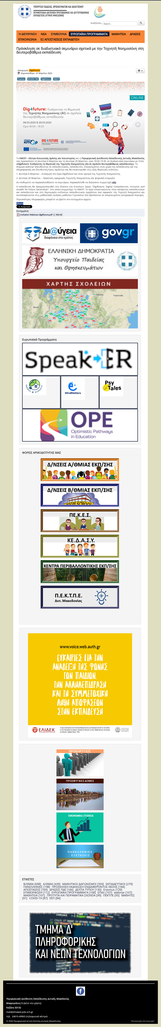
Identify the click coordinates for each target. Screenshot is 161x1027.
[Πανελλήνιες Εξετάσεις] (80, 856)
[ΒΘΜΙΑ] (80, 495)
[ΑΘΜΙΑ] (80, 469)
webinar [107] (123, 892)
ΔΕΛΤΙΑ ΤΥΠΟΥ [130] (88, 890)
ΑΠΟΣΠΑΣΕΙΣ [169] (35, 890)
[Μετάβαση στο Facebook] (80, 990)
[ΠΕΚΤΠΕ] (80, 597)
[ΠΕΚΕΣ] (80, 520)
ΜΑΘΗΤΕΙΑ (119, 34)
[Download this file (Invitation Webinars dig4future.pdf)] (18, 214)
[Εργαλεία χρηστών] (140, 70)
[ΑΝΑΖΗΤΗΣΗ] (141, 23)
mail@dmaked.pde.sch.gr (19, 1011)
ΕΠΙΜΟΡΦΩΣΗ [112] (36, 892)
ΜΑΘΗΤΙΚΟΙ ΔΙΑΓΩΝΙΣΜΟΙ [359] (83, 884)
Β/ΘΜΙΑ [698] (32, 884)
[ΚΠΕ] (80, 571)
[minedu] (80, 260)
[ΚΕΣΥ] (80, 546)
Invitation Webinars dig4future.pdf (36, 214)
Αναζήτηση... (97, 23)
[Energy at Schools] (41, 392)
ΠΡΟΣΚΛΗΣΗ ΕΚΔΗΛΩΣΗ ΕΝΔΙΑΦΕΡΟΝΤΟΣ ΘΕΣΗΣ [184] (88, 887)
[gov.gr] (109, 232)
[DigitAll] (80, 392)
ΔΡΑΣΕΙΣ (135, 34)
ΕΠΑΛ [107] (105, 892)
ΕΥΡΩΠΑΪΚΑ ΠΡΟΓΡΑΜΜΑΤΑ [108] (74, 892)
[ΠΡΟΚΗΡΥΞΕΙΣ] (80, 762)
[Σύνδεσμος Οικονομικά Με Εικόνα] (79, 827)
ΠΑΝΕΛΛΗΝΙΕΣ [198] (37, 887)
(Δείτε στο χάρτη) (32, 1003)
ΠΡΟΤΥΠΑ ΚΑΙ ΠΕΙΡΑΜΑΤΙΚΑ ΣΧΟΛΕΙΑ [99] (74, 895)
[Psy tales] (118, 392)
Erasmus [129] (112, 890)
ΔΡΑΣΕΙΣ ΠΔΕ (33, 79)
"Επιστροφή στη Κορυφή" (143, 1021)
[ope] (80, 425)
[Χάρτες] (80, 303)
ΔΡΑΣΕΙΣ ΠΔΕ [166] (62, 890)
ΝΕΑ (43, 34)
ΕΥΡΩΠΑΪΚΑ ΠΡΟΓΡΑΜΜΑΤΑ (89, 34)
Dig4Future (34, 70)
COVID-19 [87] (38, 898)
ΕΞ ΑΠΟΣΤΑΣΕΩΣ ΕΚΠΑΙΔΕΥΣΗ (60, 39)
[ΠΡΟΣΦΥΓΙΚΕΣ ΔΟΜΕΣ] (80, 794)
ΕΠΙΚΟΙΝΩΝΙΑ (27, 39)
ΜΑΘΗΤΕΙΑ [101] (34, 895)
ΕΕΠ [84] (55, 898)
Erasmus (21, 79)
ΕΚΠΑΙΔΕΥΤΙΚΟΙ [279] (119, 884)
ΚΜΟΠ (56, 79)
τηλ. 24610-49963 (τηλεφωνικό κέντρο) (26, 1016)
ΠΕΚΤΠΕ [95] (111, 895)
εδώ (114, 182)
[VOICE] (80, 685)
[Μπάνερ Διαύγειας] (51, 232)
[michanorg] (80, 942)
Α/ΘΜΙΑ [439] (52, 884)
